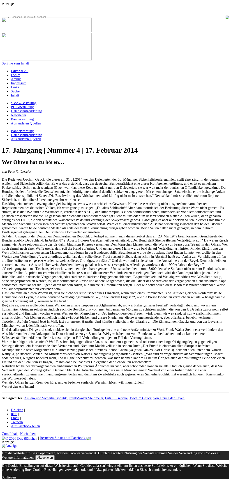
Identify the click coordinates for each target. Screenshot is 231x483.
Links (15, 87)
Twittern (17, 422)
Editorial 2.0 (19, 71)
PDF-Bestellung (22, 107)
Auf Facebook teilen (25, 426)
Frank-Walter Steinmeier (86, 398)
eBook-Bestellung (24, 103)
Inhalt (15, 95)
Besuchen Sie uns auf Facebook (29, 17)
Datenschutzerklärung (26, 111)
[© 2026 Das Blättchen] (19, 438)
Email (15, 418)
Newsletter (18, 115)
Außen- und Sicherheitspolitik (45, 398)
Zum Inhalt (10, 434)
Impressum (18, 83)
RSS (14, 414)
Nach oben (28, 434)
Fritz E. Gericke (116, 398)
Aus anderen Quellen (26, 123)
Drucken (17, 410)
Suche (15, 91)
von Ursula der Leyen (169, 398)
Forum (15, 75)
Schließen (9, 477)
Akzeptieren (45, 457)
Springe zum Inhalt (15, 63)
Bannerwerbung (22, 119)
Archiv (16, 79)
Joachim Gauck (140, 398)
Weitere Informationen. (18, 457)
